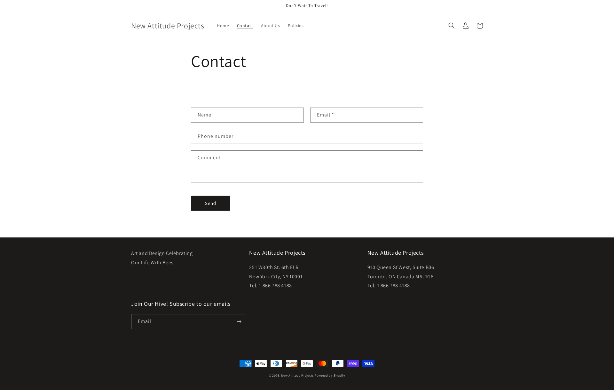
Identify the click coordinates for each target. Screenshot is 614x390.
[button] (452, 26)
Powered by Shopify (330, 375)
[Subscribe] (239, 321)
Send (210, 203)
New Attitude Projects (297, 375)
